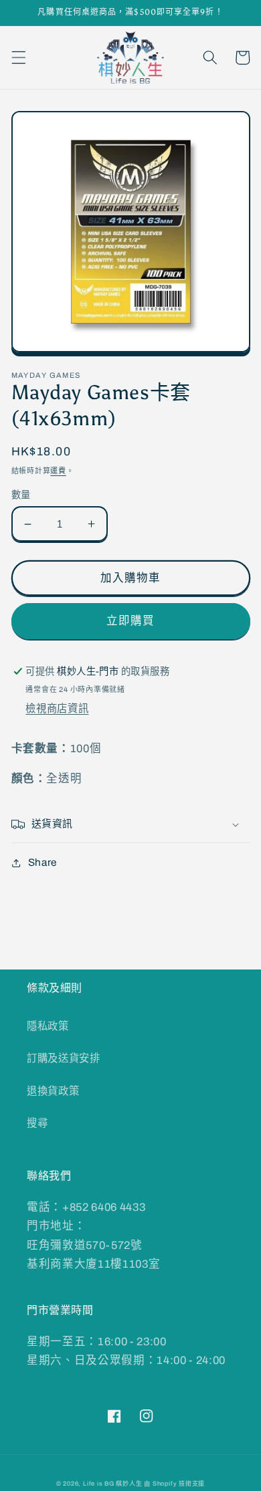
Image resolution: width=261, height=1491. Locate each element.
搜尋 (37, 1123)
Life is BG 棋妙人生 (113, 1483)
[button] (18, 57)
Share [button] (42, 862)
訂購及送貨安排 (63, 1058)
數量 (21, 494)
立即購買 (130, 620)
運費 (58, 471)
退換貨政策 (53, 1091)
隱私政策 (48, 1026)
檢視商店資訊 (56, 708)
